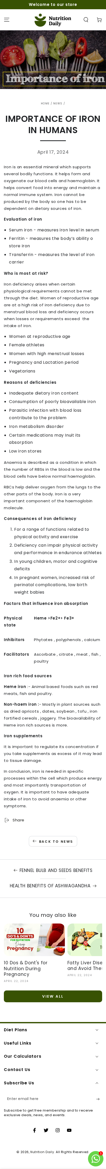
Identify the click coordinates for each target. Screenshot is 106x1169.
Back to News (56, 841)
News (57, 103)
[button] (86, 19)
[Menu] (6, 19)
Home (45, 103)
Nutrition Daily (42, 1152)
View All (53, 996)
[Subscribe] (99, 1099)
